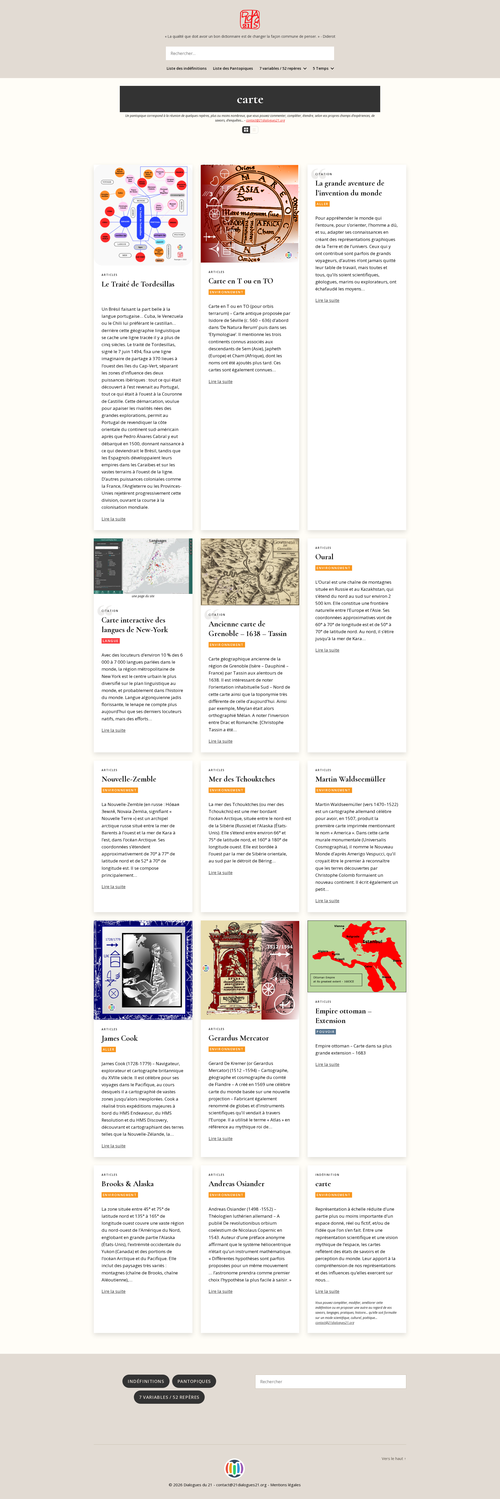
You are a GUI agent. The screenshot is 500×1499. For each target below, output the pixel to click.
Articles (110, 275)
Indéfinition (327, 1175)
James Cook (120, 1038)
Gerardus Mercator (239, 1038)
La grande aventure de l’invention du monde (349, 188)
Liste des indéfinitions (187, 68)
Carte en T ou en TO (241, 281)
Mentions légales (285, 1484)
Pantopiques (194, 1381)
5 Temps (320, 68)
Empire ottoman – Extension (343, 1016)
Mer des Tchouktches (242, 779)
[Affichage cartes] (246, 129)
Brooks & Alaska (128, 1184)
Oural (324, 557)
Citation (323, 174)
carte (323, 1184)
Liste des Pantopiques (233, 68)
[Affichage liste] (254, 129)
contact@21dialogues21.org (265, 120)
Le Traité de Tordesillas (138, 284)
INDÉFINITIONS (146, 1381)
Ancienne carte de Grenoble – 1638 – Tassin (248, 629)
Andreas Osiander (237, 1184)
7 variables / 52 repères (280, 68)
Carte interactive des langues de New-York (135, 625)
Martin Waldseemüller (350, 779)
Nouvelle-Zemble (129, 779)
